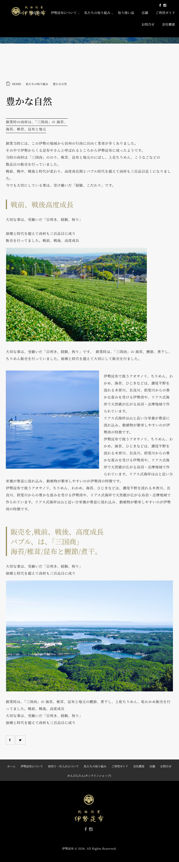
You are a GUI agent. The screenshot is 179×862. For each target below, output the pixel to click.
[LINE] (168, 5)
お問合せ (148, 24)
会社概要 (168, 24)
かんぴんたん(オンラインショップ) (89, 776)
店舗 (144, 12)
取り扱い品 (126, 12)
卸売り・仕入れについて (63, 766)
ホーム (11, 766)
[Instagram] (164, 5)
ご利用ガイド (165, 12)
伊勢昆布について (64, 12)
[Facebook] (160, 5)
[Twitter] (20, 740)
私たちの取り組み (97, 12)
